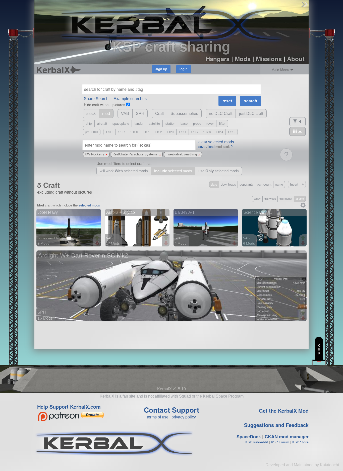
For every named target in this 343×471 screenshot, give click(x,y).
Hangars (218, 58)
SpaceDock (249, 436)
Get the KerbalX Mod (284, 410)
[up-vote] (98, 238)
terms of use (157, 417)
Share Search (96, 99)
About (296, 58)
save (201, 147)
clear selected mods (216, 142)
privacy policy (184, 417)
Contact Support (171, 410)
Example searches (130, 99)
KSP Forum (280, 442)
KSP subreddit (256, 442)
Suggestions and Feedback (276, 425)
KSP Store (300, 442)
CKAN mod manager (287, 436)
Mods (243, 58)
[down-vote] (98, 243)
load (211, 147)
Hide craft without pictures (104, 104)
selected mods (89, 205)
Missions (269, 58)
